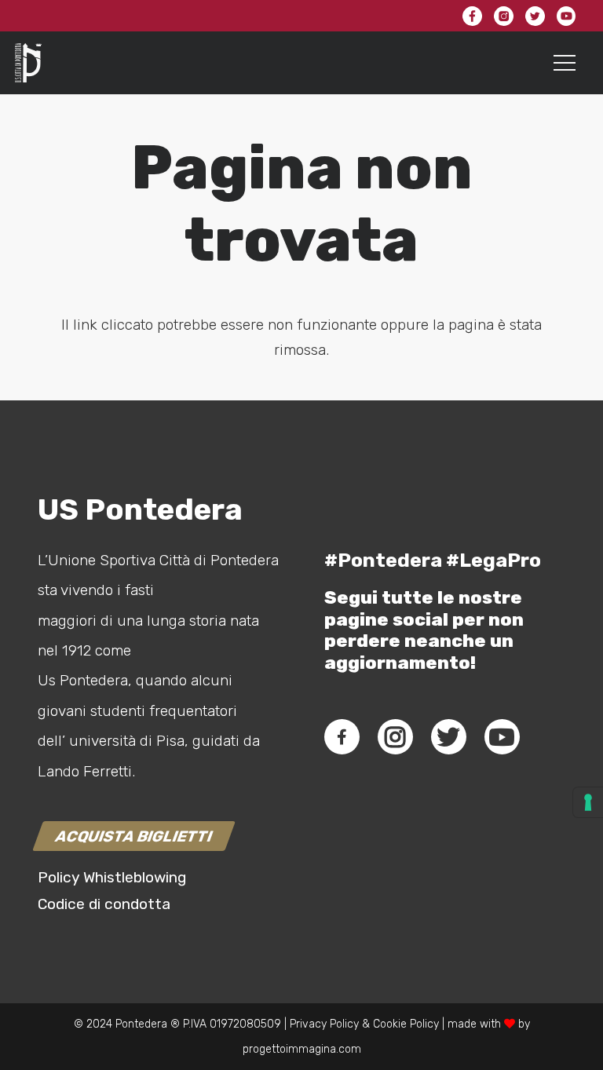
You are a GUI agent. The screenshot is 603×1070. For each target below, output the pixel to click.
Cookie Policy (406, 1024)
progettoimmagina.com (302, 1049)
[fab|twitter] (448, 737)
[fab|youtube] (501, 737)
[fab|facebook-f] (342, 737)
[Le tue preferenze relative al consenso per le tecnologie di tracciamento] (588, 802)
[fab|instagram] (395, 737)
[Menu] (565, 62)
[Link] (28, 62)
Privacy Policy (323, 1024)
